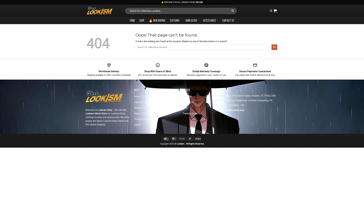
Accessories (209, 20)
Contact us (228, 20)
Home (132, 20)
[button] (271, 11)
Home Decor (191, 20)
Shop (141, 20)
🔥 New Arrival (157, 20)
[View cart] (275, 10)
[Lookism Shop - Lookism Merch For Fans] (103, 11)
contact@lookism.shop (233, 110)
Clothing (174, 20)
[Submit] (232, 10)
